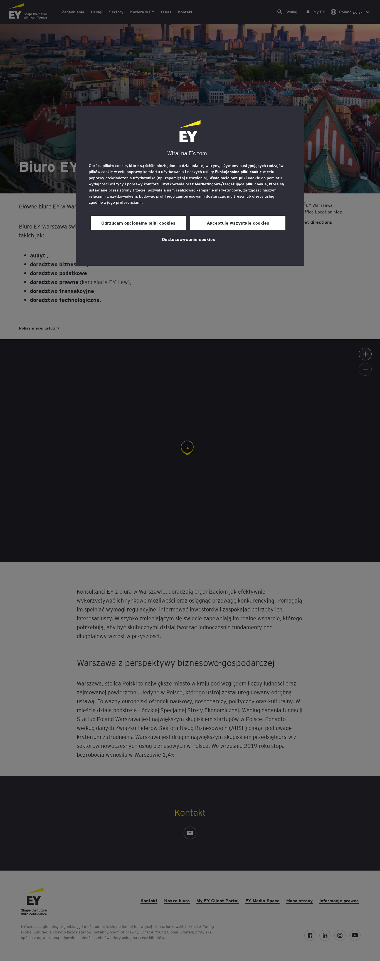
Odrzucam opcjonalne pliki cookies (138, 223)
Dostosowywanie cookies (188, 239)
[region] (190, 186)
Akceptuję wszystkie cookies (238, 223)
